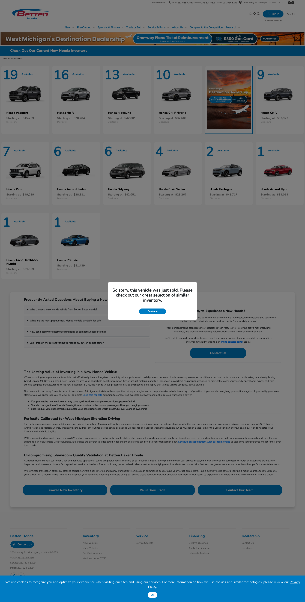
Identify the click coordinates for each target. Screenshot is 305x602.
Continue (152, 311)
